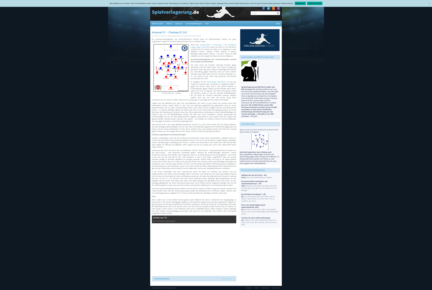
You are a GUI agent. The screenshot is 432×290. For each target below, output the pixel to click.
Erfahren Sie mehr (314, 3)
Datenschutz (265, 288)
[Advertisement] (194, 248)
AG (242, 196)
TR (155, 36)
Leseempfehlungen (194, 23)
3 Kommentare (193, 278)
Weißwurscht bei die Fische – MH (254, 175)
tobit (243, 186)
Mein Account (157, 23)
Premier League (183, 36)
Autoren (178, 23)
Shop (278, 23)
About (169, 23)
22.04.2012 (162, 36)
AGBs (256, 288)
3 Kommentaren (195, 36)
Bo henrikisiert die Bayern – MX (253, 194)
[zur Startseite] (175, 12)
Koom (243, 177)
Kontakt (248, 288)
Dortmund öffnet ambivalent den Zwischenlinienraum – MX (254, 182)
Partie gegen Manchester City (218, 82)
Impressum (276, 288)
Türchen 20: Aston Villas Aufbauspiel (255, 218)
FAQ (207, 23)
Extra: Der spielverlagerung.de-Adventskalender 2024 (253, 206)
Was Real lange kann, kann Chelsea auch (256, 152)
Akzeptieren (300, 3)
